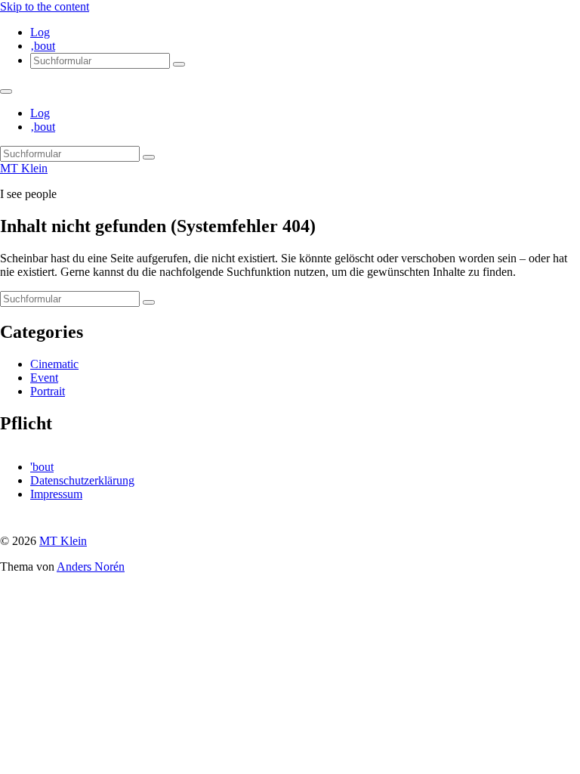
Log (40, 32)
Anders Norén (91, 566)
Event (44, 377)
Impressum (56, 494)
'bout (42, 466)
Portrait (47, 391)
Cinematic (54, 364)
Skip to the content (44, 6)
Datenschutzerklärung (82, 480)
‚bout (42, 45)
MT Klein (24, 168)
